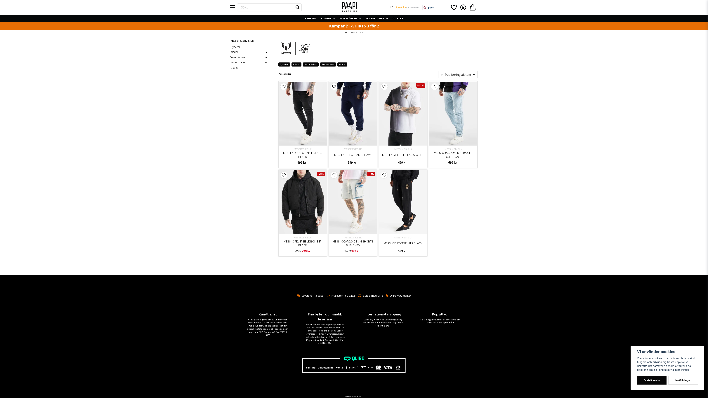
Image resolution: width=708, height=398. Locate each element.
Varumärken (348, 18)
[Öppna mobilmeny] (232, 7)
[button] (298, 7)
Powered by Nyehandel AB (354, 396)
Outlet (398, 18)
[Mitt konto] (463, 7)
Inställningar (683, 380)
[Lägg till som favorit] (453, 7)
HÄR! (451, 322)
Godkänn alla (652, 380)
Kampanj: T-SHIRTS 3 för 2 (354, 26)
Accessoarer (374, 18)
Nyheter (310, 18)
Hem (346, 33)
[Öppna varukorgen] (473, 7)
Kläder (326, 18)
